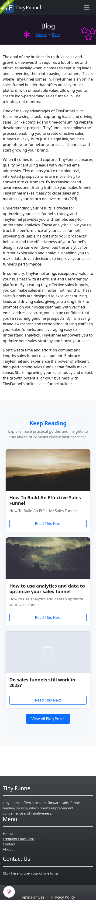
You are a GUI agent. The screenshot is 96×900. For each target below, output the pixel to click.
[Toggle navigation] (86, 7)
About (8, 849)
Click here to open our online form (30, 873)
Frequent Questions (18, 838)
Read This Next (48, 523)
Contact (9, 844)
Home (41, 34)
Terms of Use (33, 897)
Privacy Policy (63, 897)
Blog (56, 34)
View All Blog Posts (48, 718)
